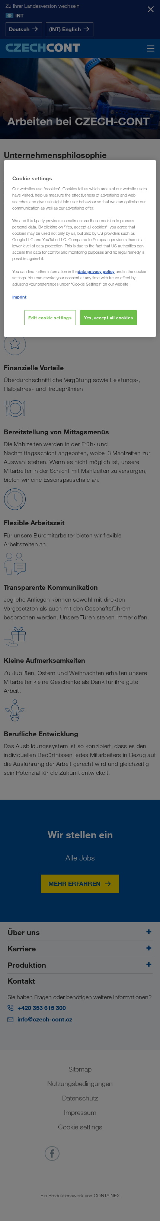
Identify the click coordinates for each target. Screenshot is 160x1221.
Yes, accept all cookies (108, 317)
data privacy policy (96, 271)
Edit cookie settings (49, 317)
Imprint (19, 297)
